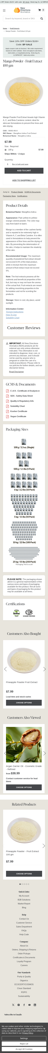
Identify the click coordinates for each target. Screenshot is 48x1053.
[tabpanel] (24, 844)
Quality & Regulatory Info (22, 401)
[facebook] (24, 1005)
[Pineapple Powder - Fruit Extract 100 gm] (24, 830)
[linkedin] (35, 1005)
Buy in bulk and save (20, 164)
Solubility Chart (17, 406)
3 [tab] (24, 884)
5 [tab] (28, 884)
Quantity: (9, 159)
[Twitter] (13, 1005)
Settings (24, 1038)
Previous (3, 846)
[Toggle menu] (4, 10)
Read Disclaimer (16, 372)
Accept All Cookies (24, 1049)
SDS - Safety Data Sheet (21, 396)
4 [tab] (26, 884)
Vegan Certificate (18, 416)
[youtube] (29, 1005)
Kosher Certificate (18, 411)
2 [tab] (22, 884)
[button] (42, 18)
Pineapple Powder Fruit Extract (22, 682)
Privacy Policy (27, 1033)
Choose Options (24, 703)
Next (43, 846)
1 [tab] (20, 884)
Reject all (24, 1043)
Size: (11, 146)
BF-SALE (26, 2)
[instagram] (18, 1005)
